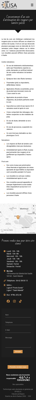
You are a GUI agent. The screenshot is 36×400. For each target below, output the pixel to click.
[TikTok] (20, 301)
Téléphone (9, 322)
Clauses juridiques (18, 394)
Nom (7, 315)
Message (8, 338)
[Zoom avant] (33, 205)
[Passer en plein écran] (33, 212)
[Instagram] (14, 301)
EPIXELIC (18, 392)
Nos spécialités (18, 384)
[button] (18, 217)
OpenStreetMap (31, 233)
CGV (29, 396)
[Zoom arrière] (33, 208)
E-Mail (7, 330)
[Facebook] (8, 301)
